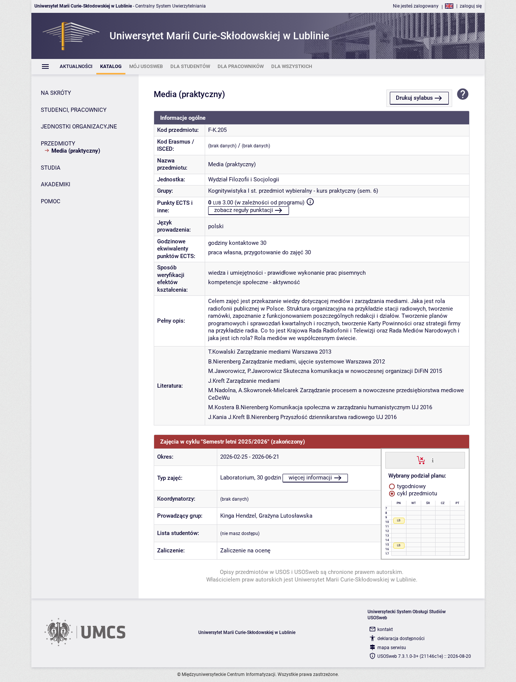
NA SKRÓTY (56, 93)
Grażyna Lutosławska (285, 515)
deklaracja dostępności (401, 638)
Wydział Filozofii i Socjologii (243, 179)
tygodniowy (410, 486)
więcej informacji (310, 477)
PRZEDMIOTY (58, 143)
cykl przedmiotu (416, 493)
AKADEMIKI (55, 184)
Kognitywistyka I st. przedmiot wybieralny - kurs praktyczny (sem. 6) (293, 190)
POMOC (50, 201)
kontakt (385, 629)
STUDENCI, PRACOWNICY (74, 110)
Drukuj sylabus (414, 97)
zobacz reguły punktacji (243, 210)
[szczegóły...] (432, 459)
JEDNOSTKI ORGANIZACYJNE (79, 126)
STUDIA (50, 167)
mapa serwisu (391, 647)
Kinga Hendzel (238, 515)
